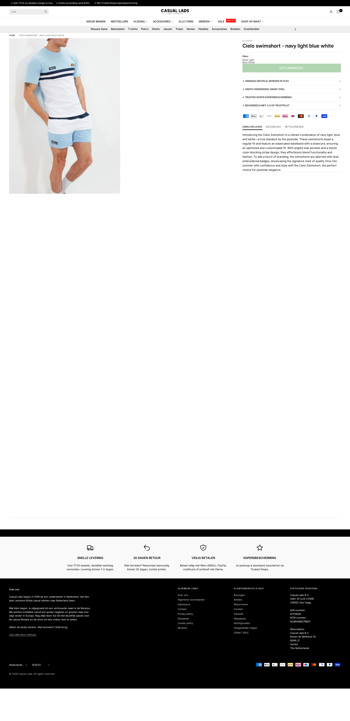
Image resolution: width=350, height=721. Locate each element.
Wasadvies (240, 618)
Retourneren (241, 604)
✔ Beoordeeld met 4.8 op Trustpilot (265, 105)
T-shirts (133, 28)
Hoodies (203, 28)
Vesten (190, 28)
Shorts (156, 28)
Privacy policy (185, 613)
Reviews (182, 627)
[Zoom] (112, 45)
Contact (182, 609)
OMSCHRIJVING (252, 127)
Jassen (167, 28)
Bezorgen (239, 595)
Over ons (183, 595)
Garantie (238, 613)
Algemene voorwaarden (191, 599)
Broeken (235, 28)
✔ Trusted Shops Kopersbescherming (267, 97)
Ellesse (247, 40)
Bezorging (273, 127)
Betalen (238, 599)
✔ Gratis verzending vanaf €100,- (264, 89)
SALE (221, 21)
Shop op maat (251, 21)
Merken (204, 21)
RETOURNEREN (294, 127)
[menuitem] (97, 21)
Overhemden (251, 28)
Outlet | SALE (241, 632)
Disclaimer (183, 618)
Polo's (145, 28)
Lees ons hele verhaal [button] (23, 634)
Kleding (139, 21)
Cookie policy (185, 623)
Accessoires (161, 21)
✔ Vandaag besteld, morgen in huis (265, 80)
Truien (179, 28)
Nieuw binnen (96, 21)
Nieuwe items (99, 28)
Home (12, 35)
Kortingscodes (242, 623)
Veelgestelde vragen (245, 627)
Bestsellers (119, 21)
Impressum (184, 604)
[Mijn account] (331, 12)
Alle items (186, 21)
